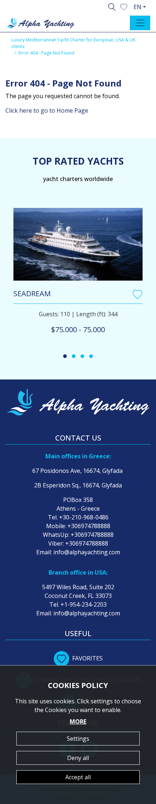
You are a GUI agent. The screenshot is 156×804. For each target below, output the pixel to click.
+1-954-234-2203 (84, 604)
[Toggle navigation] (140, 23)
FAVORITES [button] (87, 658)
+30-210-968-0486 (83, 517)
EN (137, 7)
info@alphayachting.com (86, 552)
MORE (78, 721)
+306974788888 (88, 526)
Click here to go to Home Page (46, 110)
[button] (123, 6)
